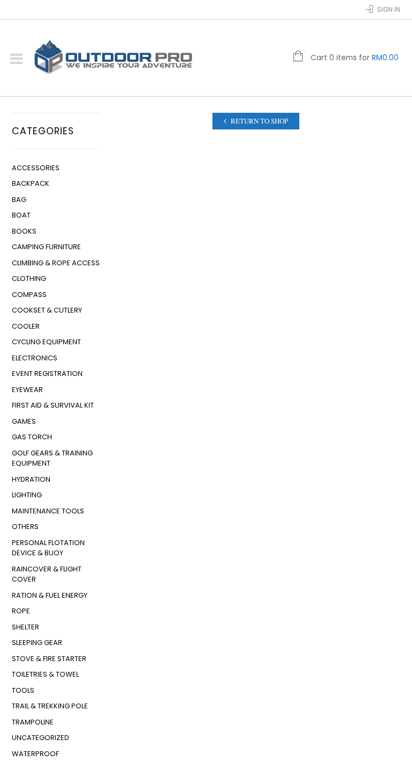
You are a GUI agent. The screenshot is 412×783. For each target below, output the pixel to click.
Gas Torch (32, 437)
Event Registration (47, 373)
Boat (21, 215)
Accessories (36, 168)
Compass (29, 294)
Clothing (29, 278)
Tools (23, 690)
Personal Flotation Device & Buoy (48, 548)
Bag (19, 199)
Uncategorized (40, 738)
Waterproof (35, 754)
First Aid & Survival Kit (53, 405)
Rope (21, 611)
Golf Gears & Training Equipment (52, 458)
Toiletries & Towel (45, 674)
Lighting (27, 495)
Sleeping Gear (37, 642)
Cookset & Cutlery (47, 310)
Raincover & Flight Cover (47, 574)
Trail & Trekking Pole (50, 706)
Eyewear (27, 390)
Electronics (34, 358)
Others (25, 526)
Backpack (30, 183)
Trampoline (33, 722)
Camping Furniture (46, 247)
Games (24, 421)
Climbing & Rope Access (56, 263)
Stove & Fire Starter (49, 659)
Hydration (31, 479)
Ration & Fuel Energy (49, 595)
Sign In (388, 9)
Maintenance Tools (48, 511)
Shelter (25, 627)
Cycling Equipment (46, 342)
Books (24, 231)
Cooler (26, 326)
